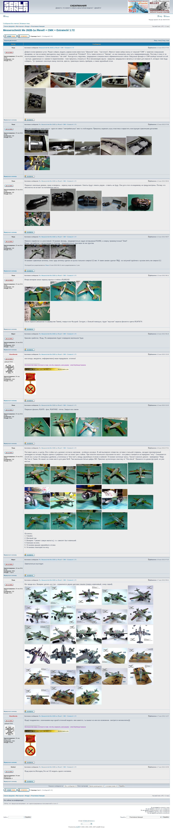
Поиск (167, 16)
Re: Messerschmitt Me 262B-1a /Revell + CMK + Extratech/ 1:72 (57, 124)
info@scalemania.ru (88, 821)
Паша (47, 265)
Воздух (27, 26)
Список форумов (9, 26)
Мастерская (20, 26)
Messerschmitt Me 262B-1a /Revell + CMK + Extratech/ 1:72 (39, 30)
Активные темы (25, 23)
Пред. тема (157, 40)
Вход (6, 16)
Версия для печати (10, 40)
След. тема (165, 40)
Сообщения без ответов (11, 23)
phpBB (78, 827)
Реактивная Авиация (38, 26)
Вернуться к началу (10, 120)
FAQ (160, 16)
